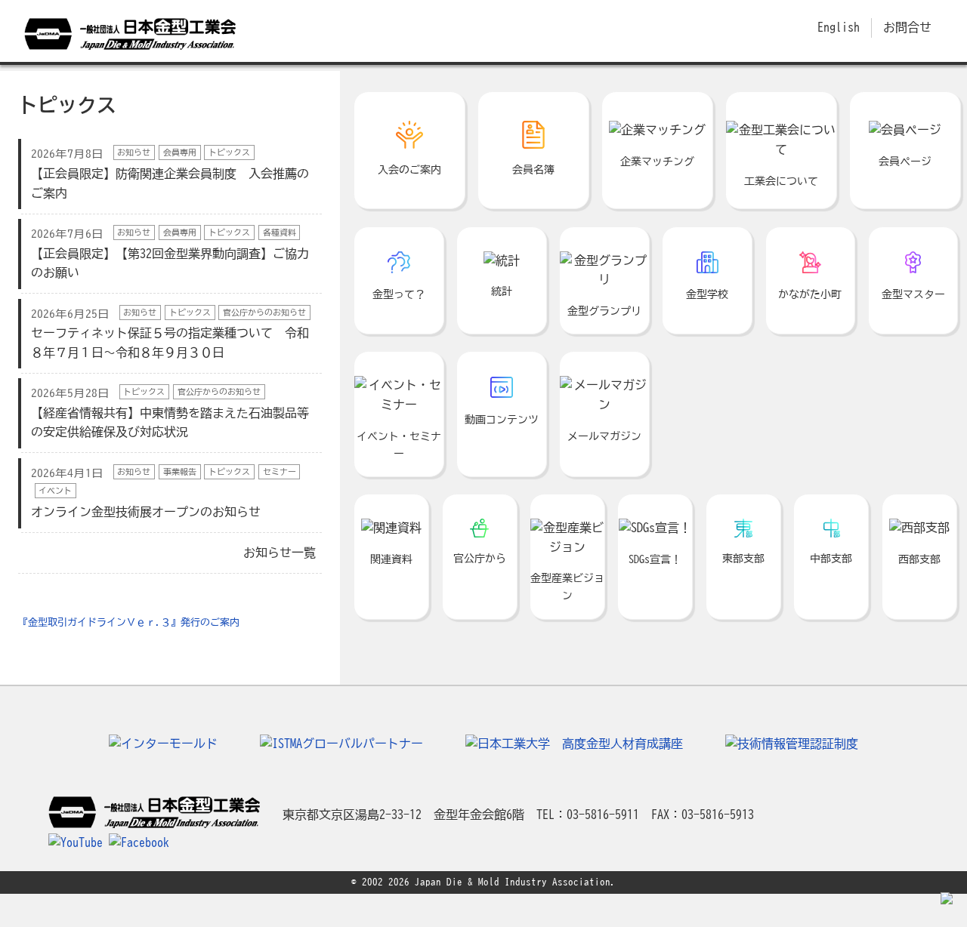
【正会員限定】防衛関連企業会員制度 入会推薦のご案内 (170, 173)
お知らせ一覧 (279, 553)
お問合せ (907, 27)
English (838, 27)
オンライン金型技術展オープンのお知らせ (163, 492)
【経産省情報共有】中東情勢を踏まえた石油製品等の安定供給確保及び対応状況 (170, 412)
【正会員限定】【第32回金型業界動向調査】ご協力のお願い (170, 253)
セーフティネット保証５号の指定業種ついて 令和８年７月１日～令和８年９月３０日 (170, 333)
